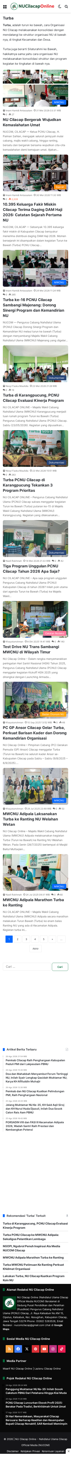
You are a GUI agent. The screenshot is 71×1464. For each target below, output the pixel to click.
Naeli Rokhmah (14, 560)
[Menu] (5, 8)
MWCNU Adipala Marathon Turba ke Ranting (33, 1257)
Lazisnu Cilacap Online (47, 1368)
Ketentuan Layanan (53, 1451)
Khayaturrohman (14, 641)
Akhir (36, 948)
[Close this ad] (68, 1451)
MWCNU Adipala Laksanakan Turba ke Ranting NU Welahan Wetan (30, 819)
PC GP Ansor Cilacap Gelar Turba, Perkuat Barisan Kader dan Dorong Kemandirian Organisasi (35, 733)
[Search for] (66, 8)
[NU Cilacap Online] (32, 6)
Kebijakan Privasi (30, 1451)
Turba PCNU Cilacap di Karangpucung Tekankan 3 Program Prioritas (28, 485)
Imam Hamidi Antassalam (19, 110)
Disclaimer (13, 1451)
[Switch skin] (60, 8)
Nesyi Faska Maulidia (17, 386)
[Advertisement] (35, 1012)
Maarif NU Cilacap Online (17, 1368)
